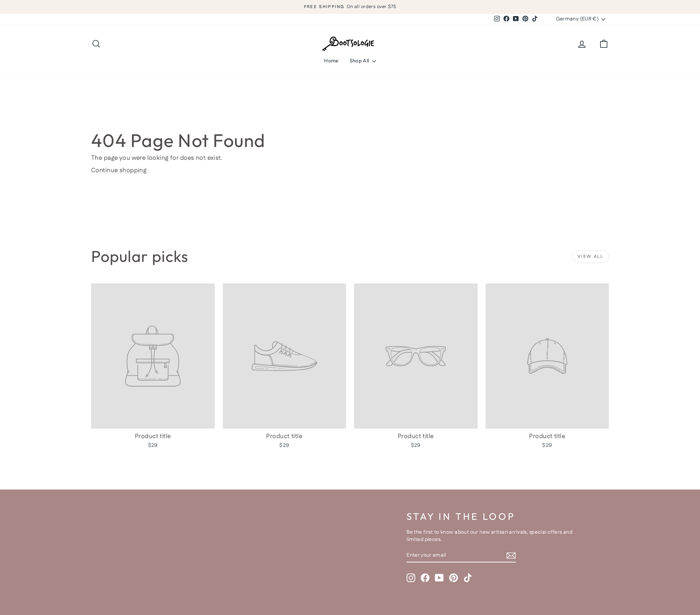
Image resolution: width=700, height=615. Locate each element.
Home (331, 60)
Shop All (360, 60)
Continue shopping (119, 170)
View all (590, 257)
